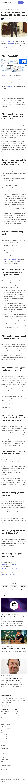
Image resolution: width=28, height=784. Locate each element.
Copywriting (4, 753)
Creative (3, 751)
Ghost (21, 779)
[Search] (16, 2)
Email (2, 757)
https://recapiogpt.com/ (8, 574)
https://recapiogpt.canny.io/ (12, 259)
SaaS (2, 9)
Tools (2, 772)
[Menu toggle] (25, 2)
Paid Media (4, 761)
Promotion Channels (6, 765)
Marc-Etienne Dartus (12, 48)
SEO (2, 767)
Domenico (11, 41)
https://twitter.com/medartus (9, 568)
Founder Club (8, 779)
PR (1, 763)
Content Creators (5, 614)
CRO (2, 755)
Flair (25, 779)
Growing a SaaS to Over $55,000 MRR (13, 649)
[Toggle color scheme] (3, 782)
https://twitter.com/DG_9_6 (9, 564)
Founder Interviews (5, 759)
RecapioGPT (10, 43)
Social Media (4, 770)
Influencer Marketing (6, 774)
